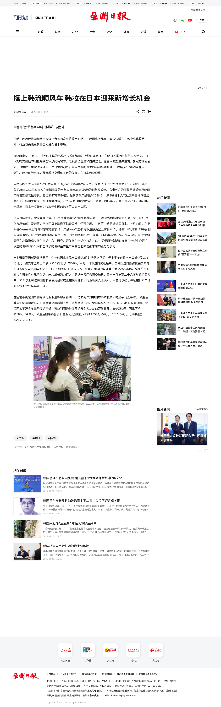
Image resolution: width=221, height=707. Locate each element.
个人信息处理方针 (68, 674)
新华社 (87, 660)
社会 (92, 32)
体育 (126, 32)
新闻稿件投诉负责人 (148, 674)
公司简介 (51, 674)
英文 (22, 17)
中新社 (133, 660)
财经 (58, 32)
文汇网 (110, 660)
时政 (41, 32)
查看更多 (201, 409)
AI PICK (180, 32)
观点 (161, 32)
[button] (199, 449)
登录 (202, 20)
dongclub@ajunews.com (123, 695)
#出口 (36, 438)
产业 (75, 32)
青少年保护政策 (89, 674)
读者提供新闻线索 (125, 674)
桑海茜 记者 (19, 112)
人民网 (155, 660)
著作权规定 (107, 674)
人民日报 (65, 660)
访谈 (143, 32)
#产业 (20, 438)
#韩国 (52, 438)
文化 (109, 32)
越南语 (47, 17)
